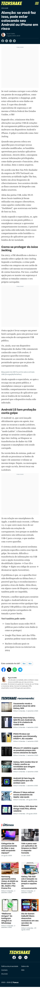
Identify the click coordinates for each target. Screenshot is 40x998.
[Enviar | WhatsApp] (10, 40)
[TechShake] (11, 3)
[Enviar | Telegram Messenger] (14, 40)
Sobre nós (25, 966)
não (30, 663)
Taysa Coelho (12, 678)
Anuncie (4, 974)
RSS (22, 970)
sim (24, 663)
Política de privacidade (9, 966)
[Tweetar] (6, 40)
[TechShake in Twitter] (26, 957)
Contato (4, 970)
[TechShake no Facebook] (14, 957)
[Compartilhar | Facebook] (2, 40)
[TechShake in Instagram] (20, 957)
